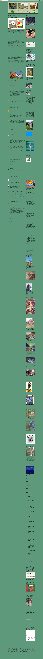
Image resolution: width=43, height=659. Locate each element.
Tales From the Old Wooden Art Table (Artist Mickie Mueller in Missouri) (30, 241)
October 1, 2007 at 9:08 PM (15, 116)
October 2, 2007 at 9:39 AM (15, 165)
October (29, 496)
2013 (28, 484)
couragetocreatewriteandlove (13, 201)
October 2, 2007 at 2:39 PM (15, 176)
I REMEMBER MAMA (31, 548)
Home (16, 219)
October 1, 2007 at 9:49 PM (15, 132)
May (28, 557)
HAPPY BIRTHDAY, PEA (31, 522)
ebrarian (11, 184)
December (29, 493)
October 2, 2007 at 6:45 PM (15, 187)
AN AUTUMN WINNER (31, 550)
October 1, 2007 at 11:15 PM (15, 142)
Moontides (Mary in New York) (30, 226)
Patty (10, 109)
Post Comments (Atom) (14, 221)
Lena (10, 168)
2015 (28, 481)
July (28, 554)
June (28, 556)
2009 (28, 489)
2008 (28, 491)
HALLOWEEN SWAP (31, 517)
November (29, 495)
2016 (28, 480)
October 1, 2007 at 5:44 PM (15, 96)
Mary (10, 99)
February (29, 561)
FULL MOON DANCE (31, 511)
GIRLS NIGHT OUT (31, 528)
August (29, 553)
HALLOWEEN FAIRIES (31, 508)
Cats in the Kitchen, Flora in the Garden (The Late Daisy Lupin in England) (30, 206)
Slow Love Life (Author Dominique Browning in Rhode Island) (30, 238)
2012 (28, 485)
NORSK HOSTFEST (31, 521)
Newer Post (9, 219)
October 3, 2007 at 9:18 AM (15, 199)
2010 (28, 488)
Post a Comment (10, 218)
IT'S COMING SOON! (31, 510)
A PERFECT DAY (30, 516)
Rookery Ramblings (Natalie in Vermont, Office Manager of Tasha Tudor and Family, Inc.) (30, 233)
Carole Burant (11, 85)
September (29, 551)
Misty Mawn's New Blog (29, 223)
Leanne (11, 134)
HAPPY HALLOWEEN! (31, 500)
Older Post (23, 219)
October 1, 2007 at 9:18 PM (15, 127)
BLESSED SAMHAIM (31, 497)
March (29, 560)
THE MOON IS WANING (31, 530)
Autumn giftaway (13, 80)
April (28, 558)
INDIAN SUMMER (30, 512)
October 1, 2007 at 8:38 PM (15, 107)
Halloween (18, 80)
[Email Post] (17, 79)
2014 (28, 482)
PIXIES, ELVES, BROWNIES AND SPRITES (31, 539)
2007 (28, 492)
